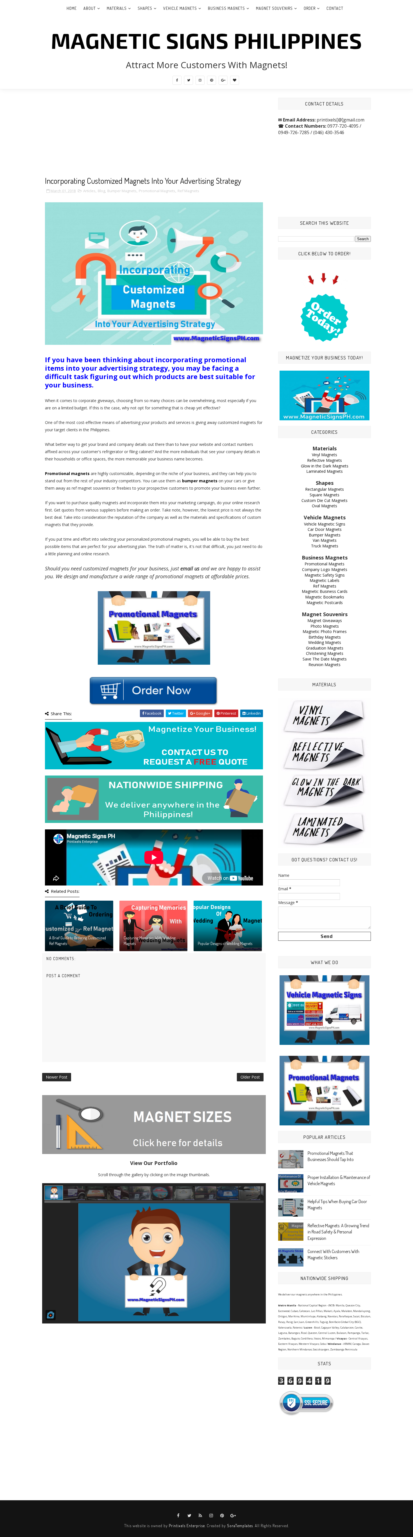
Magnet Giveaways (324, 620)
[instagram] (200, 80)
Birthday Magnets (324, 637)
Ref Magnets (188, 190)
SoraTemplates (240, 1525)
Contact (334, 8)
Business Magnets (226, 8)
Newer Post (56, 1077)
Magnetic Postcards (325, 602)
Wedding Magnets (324, 642)
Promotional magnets (67, 473)
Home (72, 8)
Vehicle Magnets (180, 8)
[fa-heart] (234, 80)
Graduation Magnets (324, 648)
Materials (117, 8)
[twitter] (188, 80)
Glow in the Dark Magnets (324, 466)
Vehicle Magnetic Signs (324, 524)
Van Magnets (325, 540)
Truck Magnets (324, 546)
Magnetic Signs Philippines (206, 40)
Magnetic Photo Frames (325, 631)
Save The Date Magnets (325, 659)
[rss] (200, 1515)
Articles (89, 190)
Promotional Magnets (157, 190)
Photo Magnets (324, 626)
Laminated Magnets (324, 471)
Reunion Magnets (324, 664)
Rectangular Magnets (324, 489)
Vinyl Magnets (324, 454)
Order (310, 8)
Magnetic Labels (324, 580)
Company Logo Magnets (324, 569)
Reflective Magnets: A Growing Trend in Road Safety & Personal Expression (338, 1232)
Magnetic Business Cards (325, 591)
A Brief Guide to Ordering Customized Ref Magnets (77, 940)
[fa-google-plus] (223, 80)
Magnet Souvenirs (274, 8)
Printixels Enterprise (187, 1525)
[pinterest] (211, 80)
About (89, 8)
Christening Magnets (324, 653)
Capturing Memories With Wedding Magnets (150, 940)
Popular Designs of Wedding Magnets (225, 943)
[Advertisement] (154, 137)
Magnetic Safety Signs (325, 575)
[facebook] (177, 80)
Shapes (145, 8)
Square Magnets (324, 494)
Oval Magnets (324, 505)
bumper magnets (199, 480)
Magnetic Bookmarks (324, 597)
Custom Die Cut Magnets (324, 500)
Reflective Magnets (324, 460)
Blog (101, 190)
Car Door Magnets (325, 529)
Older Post (250, 1077)
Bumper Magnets (122, 190)
